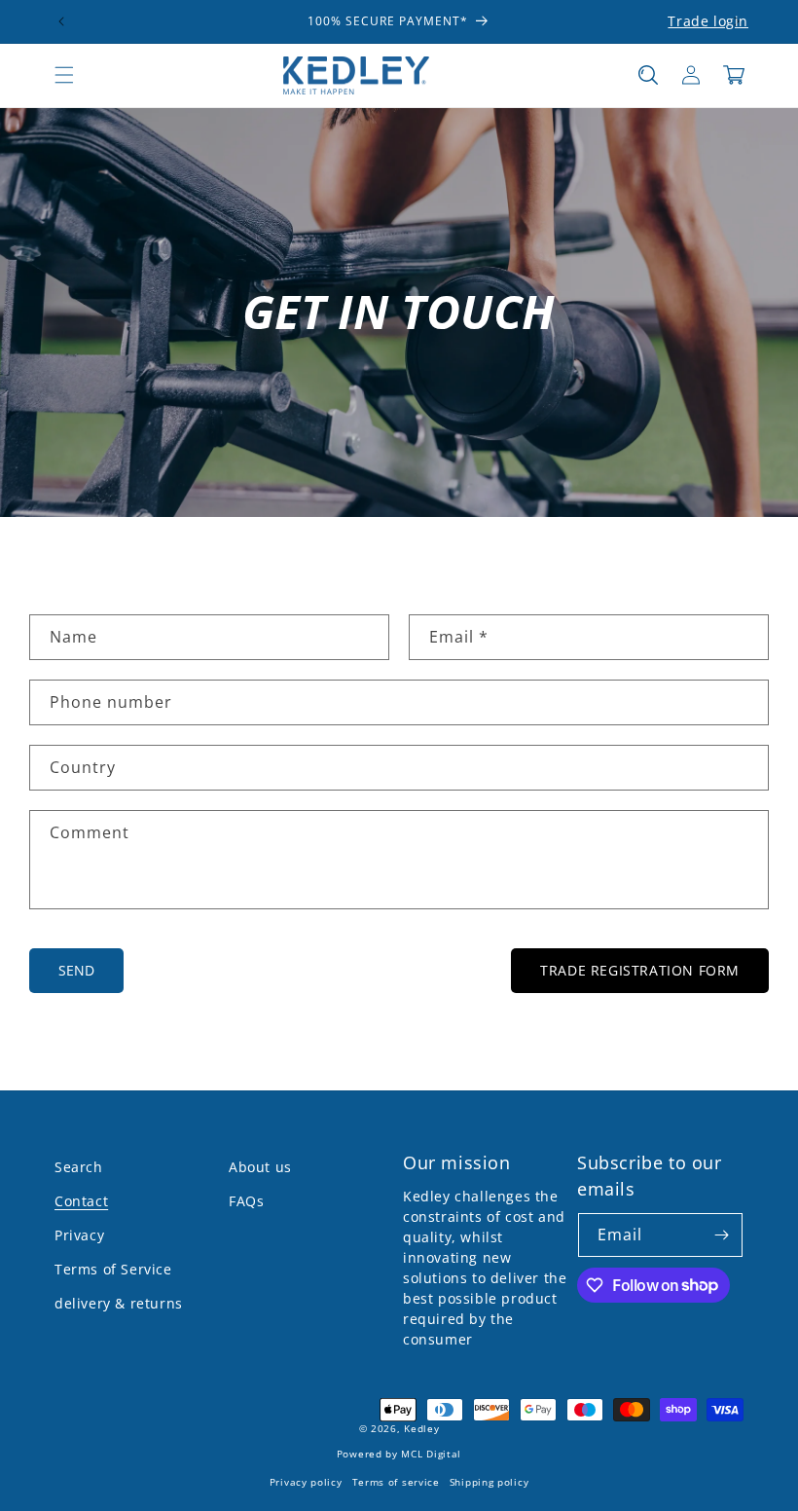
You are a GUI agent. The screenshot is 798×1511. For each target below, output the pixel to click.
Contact (81, 1201)
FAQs (246, 1201)
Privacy (79, 1235)
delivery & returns (118, 1303)
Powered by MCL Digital (399, 1454)
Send (76, 970)
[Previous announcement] (61, 21)
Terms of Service (113, 1269)
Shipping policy (489, 1482)
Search (78, 1167)
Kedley (421, 1428)
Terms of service (396, 1482)
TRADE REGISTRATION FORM (640, 970)
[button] (64, 75)
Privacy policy (306, 1482)
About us (260, 1167)
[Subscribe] (721, 1235)
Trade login (708, 21)
